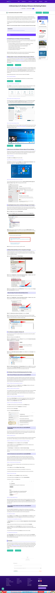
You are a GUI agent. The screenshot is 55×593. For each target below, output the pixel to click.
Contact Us (29, 581)
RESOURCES (40, 1)
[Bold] (14, 568)
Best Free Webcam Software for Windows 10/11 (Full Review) (16, 30)
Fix (33, 8)
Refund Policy (29, 585)
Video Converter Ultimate (9, 581)
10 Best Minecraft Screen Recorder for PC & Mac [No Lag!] (42, 47)
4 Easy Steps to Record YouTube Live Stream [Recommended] (42, 36)
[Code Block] (22, 568)
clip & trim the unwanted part (21, 126)
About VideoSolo (30, 580)
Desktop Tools (23, 1)
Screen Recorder (8, 580)
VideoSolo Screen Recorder (16, 545)
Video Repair (8, 584)
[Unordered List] (20, 568)
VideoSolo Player (8, 585)
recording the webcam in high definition (16, 67)
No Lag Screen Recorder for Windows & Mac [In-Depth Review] (42, 58)
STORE (36, 1)
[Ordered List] (19, 568)
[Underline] (16, 568)
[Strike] (17, 568)
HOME (18, 1)
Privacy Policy (29, 584)
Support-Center (19, 580)
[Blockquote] (21, 568)
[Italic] (15, 568)
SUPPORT (46, 1)
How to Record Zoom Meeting (42, 26)
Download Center (19, 581)
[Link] (23, 568)
